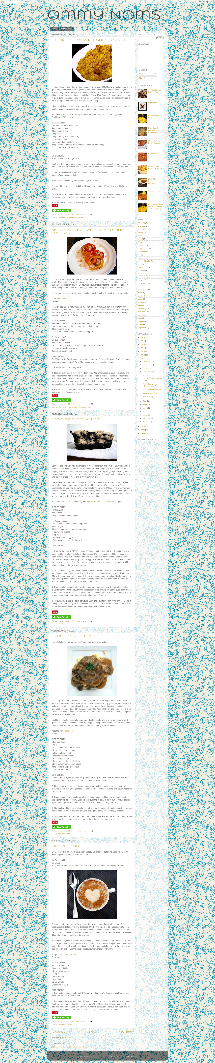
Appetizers (142, 229)
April (145, 411)
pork (139, 286)
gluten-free (78, 407)
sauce (140, 299)
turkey (140, 324)
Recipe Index (66, 29)
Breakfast (141, 242)
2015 (143, 344)
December (147, 361)
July (144, 401)
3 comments (81, 1021)
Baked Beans (153, 154)
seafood (141, 305)
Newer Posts (59, 1032)
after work (62, 407)
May (145, 408)
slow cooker (142, 315)
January (146, 422)
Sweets (61, 624)
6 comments (82, 831)
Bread (140, 239)
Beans (140, 233)
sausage (141, 302)
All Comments (146, 78)
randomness (143, 290)
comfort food (63, 217)
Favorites (141, 258)
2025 (143, 337)
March (145, 415)
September (147, 372)
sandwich (141, 296)
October (146, 368)
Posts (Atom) (67, 1037)
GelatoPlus (115, 1057)
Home (54, 29)
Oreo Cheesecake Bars (76, 419)
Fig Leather (152, 103)
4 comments (81, 214)
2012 (143, 355)
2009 (143, 430)
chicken (70, 407)
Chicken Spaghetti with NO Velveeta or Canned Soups (155, 206)
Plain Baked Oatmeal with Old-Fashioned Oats (155, 130)
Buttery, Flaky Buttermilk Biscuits (155, 167)
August (146, 375)
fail (139, 255)
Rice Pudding (65, 846)
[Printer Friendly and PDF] (61, 212)
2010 (143, 426)
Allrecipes (68, 731)
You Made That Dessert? (98, 502)
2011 (143, 358)
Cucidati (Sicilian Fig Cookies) (154, 91)
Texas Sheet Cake (155, 192)
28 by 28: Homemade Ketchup (153, 181)
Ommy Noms (104, 15)
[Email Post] (90, 214)
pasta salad (142, 283)
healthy (141, 271)
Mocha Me (66, 114)
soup (140, 318)
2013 (143, 351)
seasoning (142, 309)
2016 (143, 341)
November (147, 365)
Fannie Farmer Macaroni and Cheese (90, 40)
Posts (143, 74)
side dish (141, 312)
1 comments (82, 404)
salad (140, 293)
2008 (143, 433)
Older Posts (125, 1032)
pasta (83, 217)
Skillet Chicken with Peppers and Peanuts (151, 385)
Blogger (134, 1057)
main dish (87, 407)
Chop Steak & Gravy (73, 636)
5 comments (81, 621)
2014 (143, 348)
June (145, 404)
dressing (141, 252)
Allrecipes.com (70, 954)
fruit (139, 264)
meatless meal (74, 217)
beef (59, 834)
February (147, 418)
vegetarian (142, 328)
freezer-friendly (144, 261)
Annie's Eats (67, 502)
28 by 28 (141, 223)
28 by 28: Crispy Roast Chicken (154, 142)
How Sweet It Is (63, 299)
